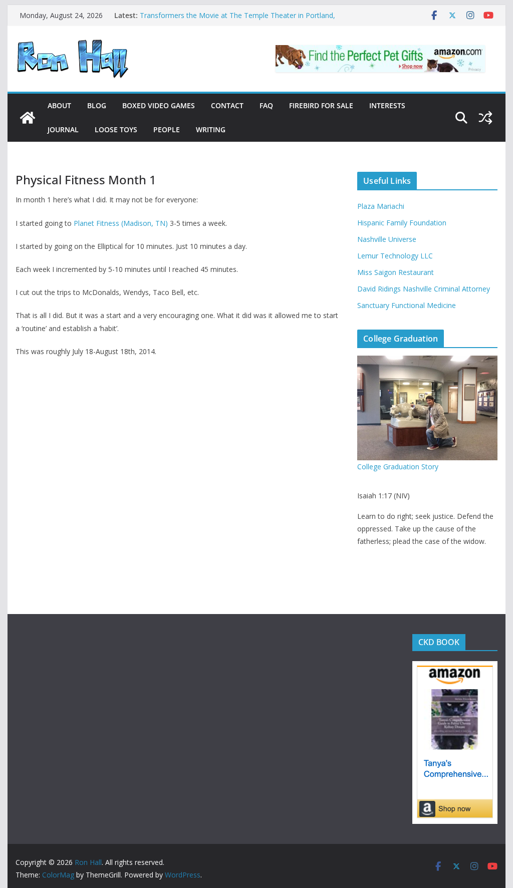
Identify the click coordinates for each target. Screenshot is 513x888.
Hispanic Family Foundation (401, 222)
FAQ (266, 105)
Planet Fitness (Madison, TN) (121, 223)
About (59, 105)
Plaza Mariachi (380, 206)
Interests (387, 105)
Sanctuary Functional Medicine (406, 305)
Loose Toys (116, 129)
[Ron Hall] (28, 118)
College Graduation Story (397, 466)
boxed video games (158, 105)
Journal (63, 129)
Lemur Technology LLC (395, 255)
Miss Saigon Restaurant (395, 272)
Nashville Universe (386, 239)
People (166, 129)
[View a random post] (485, 118)
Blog (96, 105)
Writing (210, 129)
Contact (227, 105)
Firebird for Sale (321, 105)
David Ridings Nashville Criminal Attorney (423, 288)
